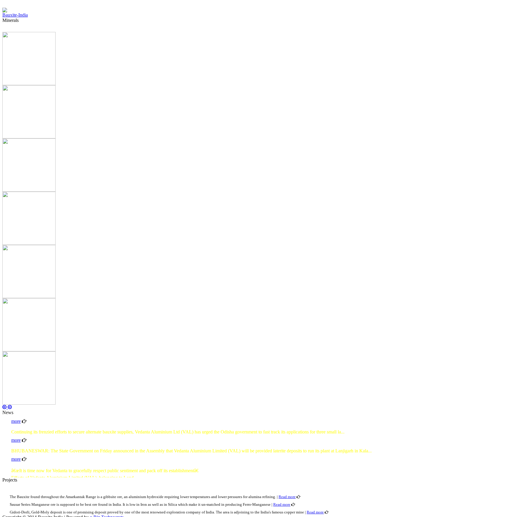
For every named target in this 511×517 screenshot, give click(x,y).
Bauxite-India (15, 14)
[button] (5, 407)
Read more (287, 497)
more (16, 435)
